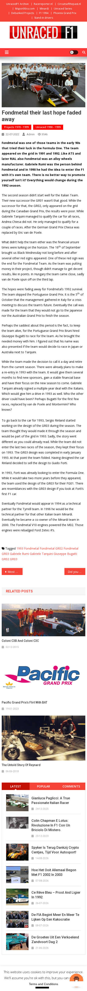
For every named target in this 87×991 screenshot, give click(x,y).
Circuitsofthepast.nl (69, 4)
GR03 (13, 559)
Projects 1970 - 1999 (16, 127)
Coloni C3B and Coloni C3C (20, 640)
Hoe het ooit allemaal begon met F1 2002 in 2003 (53, 872)
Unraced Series (63, 8)
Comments (71, 786)
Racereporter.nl (43, 4)
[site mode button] (74, 52)
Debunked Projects (22, 13)
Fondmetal (31, 548)
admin (31, 134)
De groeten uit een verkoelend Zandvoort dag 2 (55, 939)
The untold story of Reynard (21, 765)
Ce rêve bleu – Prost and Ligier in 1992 (55, 895)
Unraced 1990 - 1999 (48, 127)
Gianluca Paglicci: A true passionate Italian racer (50, 800)
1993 (19, 548)
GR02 (5, 559)
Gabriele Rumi (19, 554)
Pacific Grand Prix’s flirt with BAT (24, 702)
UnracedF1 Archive (17, 4)
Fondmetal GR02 (51, 548)
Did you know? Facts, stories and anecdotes (76, 572)
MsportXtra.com (25, 8)
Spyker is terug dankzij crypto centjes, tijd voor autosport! (55, 850)
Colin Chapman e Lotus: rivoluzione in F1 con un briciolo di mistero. (50, 825)
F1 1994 (43, 13)
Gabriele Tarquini (41, 554)
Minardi (44, 8)
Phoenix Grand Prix (64, 13)
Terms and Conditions (43, 984)
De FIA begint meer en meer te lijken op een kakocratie (55, 917)
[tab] (16, 786)
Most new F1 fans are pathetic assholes (15, 572)
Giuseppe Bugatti (65, 554)
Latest (15, 786)
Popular (43, 786)
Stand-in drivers (43, 18)
